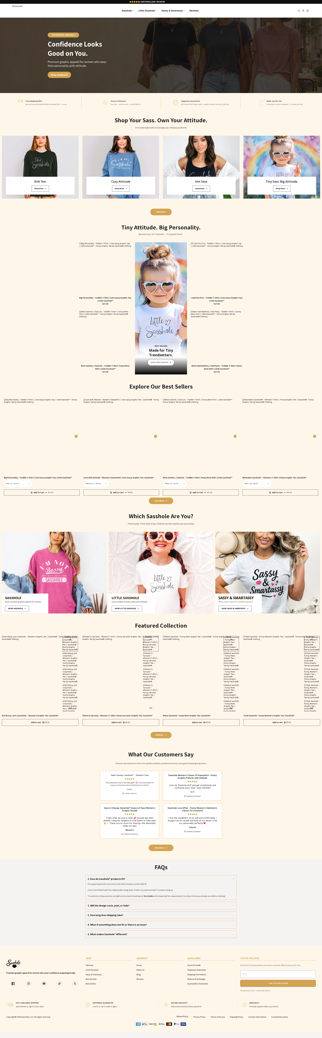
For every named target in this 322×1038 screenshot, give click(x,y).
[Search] (299, 11)
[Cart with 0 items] (307, 11)
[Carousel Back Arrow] (70, 639)
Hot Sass (201, 181)
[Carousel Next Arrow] (76, 436)
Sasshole (127, 10)
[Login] (303, 11)
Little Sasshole (146, 10)
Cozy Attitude (120, 181)
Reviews (194, 10)
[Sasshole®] (18, 10)
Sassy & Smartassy (172, 10)
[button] (307, 11)
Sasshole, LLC (27, 1017)
